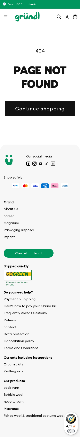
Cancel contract (28, 253)
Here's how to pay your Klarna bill (30, 306)
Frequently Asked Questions (25, 313)
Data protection (16, 334)
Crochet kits (13, 364)
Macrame (11, 409)
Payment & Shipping (19, 299)
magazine (11, 223)
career (9, 216)
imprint (9, 237)
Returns (10, 320)
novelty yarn (14, 401)
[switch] (71, 431)
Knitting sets (13, 371)
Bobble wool (13, 394)
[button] (5, 16)
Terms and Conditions (21, 348)
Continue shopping (40, 109)
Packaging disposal (19, 230)
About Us (11, 209)
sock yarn (11, 387)
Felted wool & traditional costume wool (34, 415)
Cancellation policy (19, 341)
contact (10, 327)
